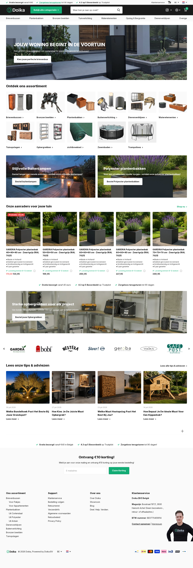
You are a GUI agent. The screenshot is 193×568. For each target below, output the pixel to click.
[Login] (177, 10)
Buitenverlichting (13, 528)
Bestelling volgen (56, 502)
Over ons (95, 493)
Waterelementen (109, 18)
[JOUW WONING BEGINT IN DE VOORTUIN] (96, 52)
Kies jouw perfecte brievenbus (32, 59)
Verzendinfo (54, 509)
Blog (92, 506)
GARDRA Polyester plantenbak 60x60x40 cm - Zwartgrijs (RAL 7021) (132, 252)
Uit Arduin (13, 521)
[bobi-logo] (44, 348)
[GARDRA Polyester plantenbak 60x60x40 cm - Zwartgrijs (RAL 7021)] (133, 229)
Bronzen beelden (61, 18)
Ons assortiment (16, 493)
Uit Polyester (15, 517)
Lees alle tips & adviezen (173, 366)
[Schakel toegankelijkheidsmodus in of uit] (169, 2)
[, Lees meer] (169, 10)
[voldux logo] (149, 348)
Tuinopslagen (12, 536)
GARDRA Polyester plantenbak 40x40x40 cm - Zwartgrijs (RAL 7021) (22, 252)
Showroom (95, 502)
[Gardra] (18, 348)
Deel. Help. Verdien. (99, 509)
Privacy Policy (54, 521)
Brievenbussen (13, 18)
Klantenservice (158, 2)
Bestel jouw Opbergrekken (28, 317)
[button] (4, 348)
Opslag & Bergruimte (135, 18)
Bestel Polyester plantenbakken (123, 181)
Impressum (157, 524)
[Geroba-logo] (123, 348)
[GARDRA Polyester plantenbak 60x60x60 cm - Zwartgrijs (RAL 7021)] (96, 229)
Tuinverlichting (85, 18)
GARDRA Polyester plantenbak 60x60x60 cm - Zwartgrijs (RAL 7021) (95, 252)
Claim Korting (119, 470)
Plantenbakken (36, 18)
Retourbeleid (54, 517)
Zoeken (118, 10)
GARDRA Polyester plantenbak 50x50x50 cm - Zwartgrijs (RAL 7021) (59, 252)
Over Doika (95, 498)
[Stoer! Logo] (96, 348)
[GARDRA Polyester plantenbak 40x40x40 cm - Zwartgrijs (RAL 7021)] (23, 229)
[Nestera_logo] (70, 348)
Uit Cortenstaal (15, 513)
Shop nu (181, 206)
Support (52, 493)
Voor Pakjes (14, 502)
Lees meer (11, 419)
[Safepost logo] (175, 348)
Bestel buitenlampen (25, 181)
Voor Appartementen (18, 506)
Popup (34, 271)
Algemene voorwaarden (59, 513)
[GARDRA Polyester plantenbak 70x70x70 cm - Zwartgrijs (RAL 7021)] (170, 229)
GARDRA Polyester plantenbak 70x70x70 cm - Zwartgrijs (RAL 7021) (169, 252)
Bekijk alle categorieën (45, 10)
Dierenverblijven (162, 18)
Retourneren (54, 506)
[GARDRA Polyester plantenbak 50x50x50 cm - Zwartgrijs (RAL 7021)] (60, 229)
